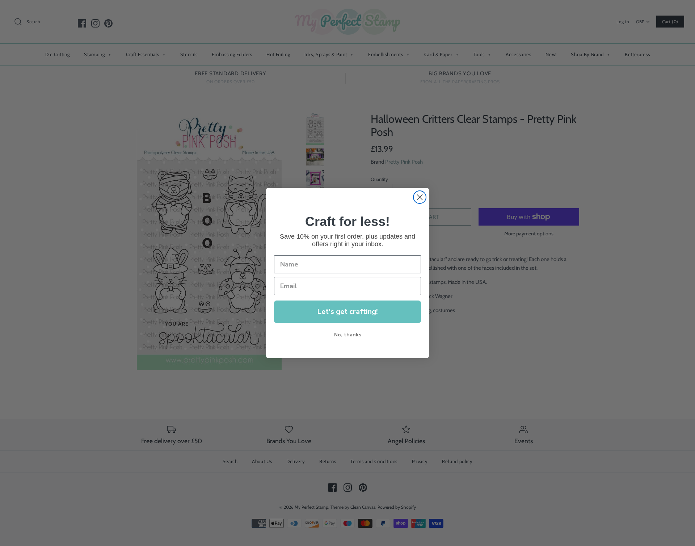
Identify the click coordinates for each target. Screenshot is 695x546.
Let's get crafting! (347, 311)
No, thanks (347, 334)
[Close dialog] (419, 197)
